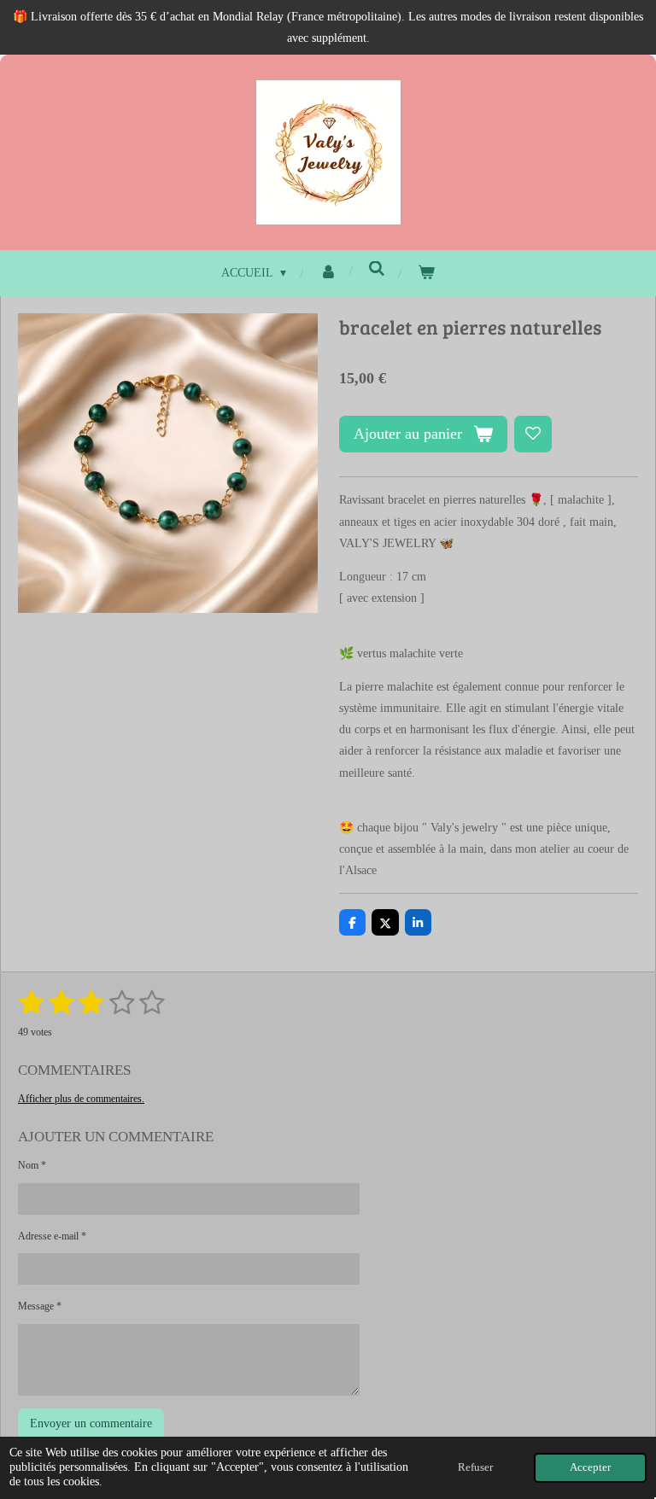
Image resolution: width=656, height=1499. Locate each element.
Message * (40, 1306)
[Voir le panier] (427, 273)
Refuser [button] (475, 1467)
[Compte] (328, 273)
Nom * (32, 1165)
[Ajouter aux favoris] (533, 434)
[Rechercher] (377, 270)
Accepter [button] (590, 1467)
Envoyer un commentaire (91, 1423)
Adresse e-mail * (52, 1236)
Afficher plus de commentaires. (81, 1099)
